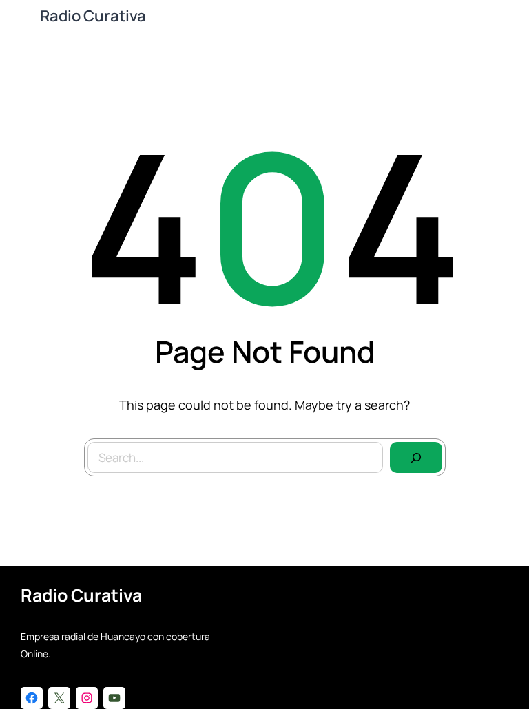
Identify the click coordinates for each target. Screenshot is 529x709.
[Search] (416, 458)
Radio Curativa (93, 16)
